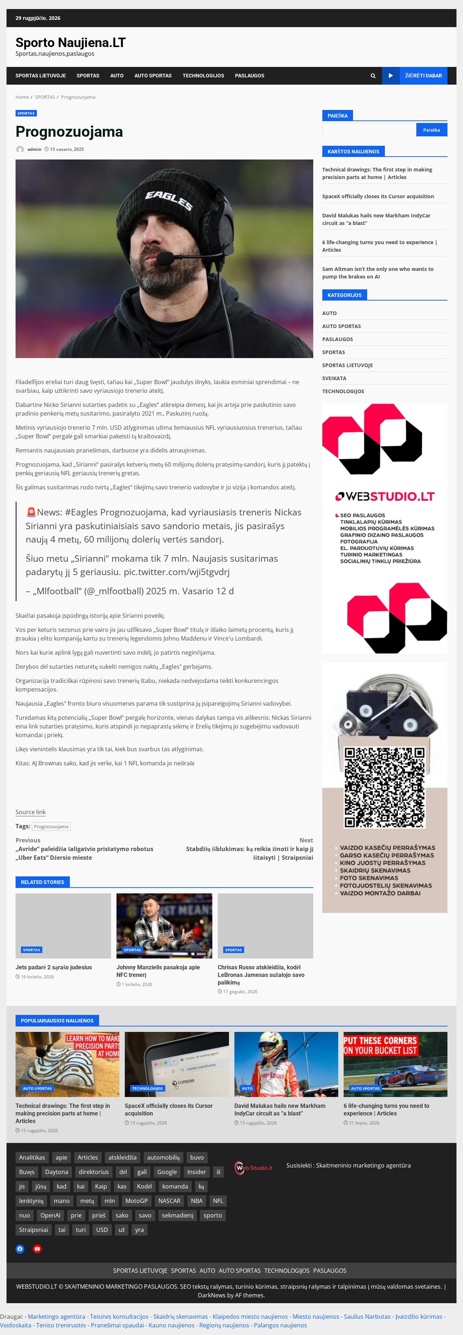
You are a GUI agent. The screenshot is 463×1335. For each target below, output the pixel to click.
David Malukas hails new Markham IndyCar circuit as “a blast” (286, 1064)
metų (87, 1201)
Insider (196, 1172)
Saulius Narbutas (367, 1317)
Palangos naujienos (280, 1325)
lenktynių (31, 1201)
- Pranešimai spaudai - (118, 1325)
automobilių (163, 1157)
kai (81, 1186)
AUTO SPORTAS (153, 75)
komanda (175, 1186)
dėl (123, 1172)
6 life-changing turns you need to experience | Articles (395, 1064)
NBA (197, 1201)
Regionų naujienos (224, 1325)
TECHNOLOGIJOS (203, 75)
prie (76, 1215)
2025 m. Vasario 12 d (190, 590)
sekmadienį (177, 1215)
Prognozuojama (51, 826)
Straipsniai (33, 1230)
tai (62, 1230)
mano (62, 1201)
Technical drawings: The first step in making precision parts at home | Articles (67, 1064)
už (122, 1230)
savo (145, 1215)
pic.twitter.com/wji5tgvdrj (177, 571)
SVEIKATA (334, 377)
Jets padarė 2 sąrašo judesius (63, 925)
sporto (213, 1215)
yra (139, 1230)
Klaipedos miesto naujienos (250, 1317)
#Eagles (81, 512)
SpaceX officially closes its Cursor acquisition (378, 195)
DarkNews (212, 1295)
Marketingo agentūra (56, 1317)
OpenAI (50, 1215)
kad (62, 1186)
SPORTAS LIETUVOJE (41, 75)
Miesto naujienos (316, 1317)
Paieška (338, 116)
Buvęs (27, 1172)
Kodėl (144, 1186)
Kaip (101, 1186)
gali (142, 1172)
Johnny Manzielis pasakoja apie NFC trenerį (164, 925)
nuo (24, 1215)
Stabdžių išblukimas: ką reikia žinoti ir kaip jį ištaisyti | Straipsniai (249, 849)
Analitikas (32, 1157)
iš (218, 1172)
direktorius (94, 1172)
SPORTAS (88, 75)
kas (122, 1186)
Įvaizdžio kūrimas (418, 1317)
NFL (218, 1201)
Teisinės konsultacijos (119, 1317)
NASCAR (169, 1201)
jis (22, 1186)
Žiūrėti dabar (423, 75)
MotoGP (137, 1201)
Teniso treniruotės (61, 1325)
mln (110, 1201)
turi (81, 1230)
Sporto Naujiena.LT (71, 42)
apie (61, 1157)
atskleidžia (123, 1157)
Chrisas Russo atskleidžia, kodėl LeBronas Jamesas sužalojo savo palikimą (265, 925)
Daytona (56, 1172)
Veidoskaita (15, 1325)
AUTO (117, 75)
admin (34, 149)
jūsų (40, 1186)
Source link (31, 812)
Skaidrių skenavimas (180, 1317)
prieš (98, 1215)
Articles (88, 1157)
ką (201, 1186)
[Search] (373, 76)
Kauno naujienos (172, 1325)
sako (122, 1215)
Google (167, 1172)
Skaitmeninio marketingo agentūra (363, 1165)
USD (102, 1230)
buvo (197, 1157)
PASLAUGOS (249, 75)
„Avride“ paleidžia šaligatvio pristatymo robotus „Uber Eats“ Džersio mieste (84, 849)
